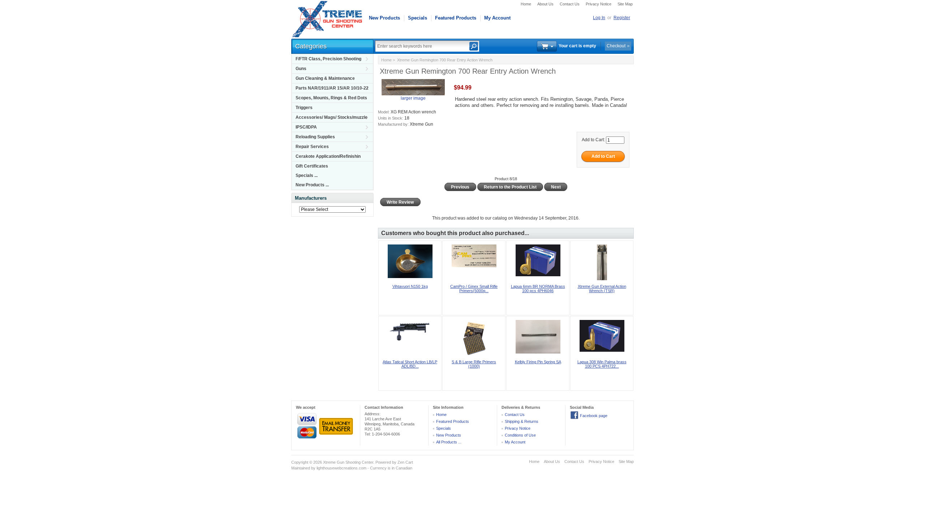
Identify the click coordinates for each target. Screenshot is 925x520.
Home (526, 4)
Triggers (304, 107)
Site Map (625, 4)
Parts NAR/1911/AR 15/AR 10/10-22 (332, 88)
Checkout (616, 46)
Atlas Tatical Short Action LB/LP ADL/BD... (410, 364)
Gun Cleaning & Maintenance (325, 78)
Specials (417, 18)
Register (622, 17)
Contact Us (570, 4)
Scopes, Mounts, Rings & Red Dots (331, 97)
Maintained (300, 468)
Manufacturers (311, 198)
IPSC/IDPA (306, 127)
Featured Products (455, 18)
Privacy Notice (598, 4)
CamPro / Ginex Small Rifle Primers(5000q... (474, 288)
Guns (301, 68)
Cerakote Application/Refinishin (328, 156)
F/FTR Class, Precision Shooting (328, 58)
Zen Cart (405, 462)
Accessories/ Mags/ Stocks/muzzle (331, 117)
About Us (545, 4)
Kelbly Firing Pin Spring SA (538, 362)
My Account (497, 18)
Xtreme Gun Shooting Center (348, 462)
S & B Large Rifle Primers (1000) (474, 364)
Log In (599, 17)
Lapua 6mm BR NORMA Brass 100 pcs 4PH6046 (538, 288)
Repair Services (312, 146)
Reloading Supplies (315, 136)
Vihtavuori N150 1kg (410, 286)
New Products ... (312, 184)
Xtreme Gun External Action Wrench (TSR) (602, 288)
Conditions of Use (520, 435)
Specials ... (307, 175)
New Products (384, 18)
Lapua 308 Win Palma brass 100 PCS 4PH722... (602, 364)
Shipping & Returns (521, 421)
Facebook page (593, 415)
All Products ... (448, 442)
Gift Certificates (312, 166)
